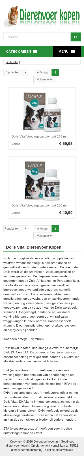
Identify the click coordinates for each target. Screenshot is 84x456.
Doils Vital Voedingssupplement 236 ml (39, 136)
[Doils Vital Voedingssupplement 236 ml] (42, 112)
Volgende (43, 79)
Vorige (43, 72)
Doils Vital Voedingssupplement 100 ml (39, 205)
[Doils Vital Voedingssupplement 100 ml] (42, 181)
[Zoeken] (76, 36)
